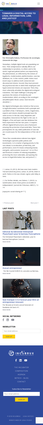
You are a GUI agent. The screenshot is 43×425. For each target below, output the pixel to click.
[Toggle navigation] (38, 4)
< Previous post (8, 203)
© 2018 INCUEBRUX (13, 416)
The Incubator (21, 367)
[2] (35, 157)
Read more (6, 242)
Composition (21, 371)
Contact (21, 381)
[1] (10, 102)
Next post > (35, 203)
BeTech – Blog (21, 378)
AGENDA (21, 374)
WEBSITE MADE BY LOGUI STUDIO (20, 420)
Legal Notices (28, 416)
